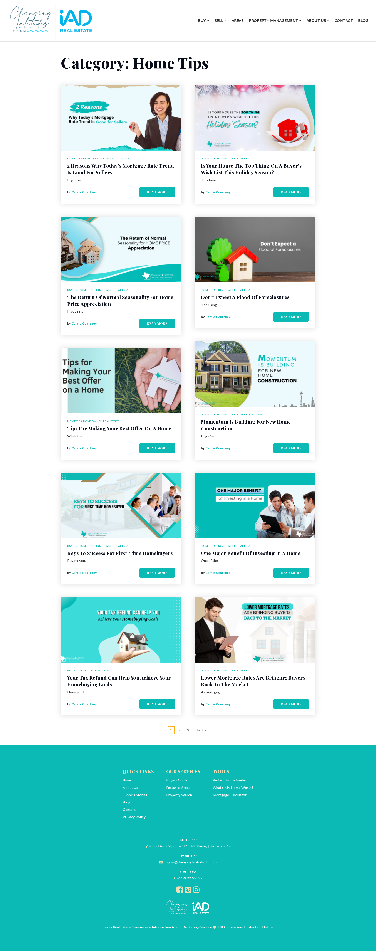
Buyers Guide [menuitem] (177, 780)
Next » (200, 730)
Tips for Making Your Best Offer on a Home (119, 428)
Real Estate (111, 158)
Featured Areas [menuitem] (178, 787)
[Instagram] (196, 890)
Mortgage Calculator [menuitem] (230, 795)
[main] (188, 393)
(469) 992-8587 (190, 878)
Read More (157, 192)
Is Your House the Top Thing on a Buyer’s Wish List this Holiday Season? (251, 169)
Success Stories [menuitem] (135, 795)
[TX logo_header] (51, 20)
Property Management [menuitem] (274, 20)
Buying (72, 289)
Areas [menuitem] (238, 20)
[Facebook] (179, 890)
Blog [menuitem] (363, 20)
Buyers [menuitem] (128, 780)
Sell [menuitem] (219, 20)
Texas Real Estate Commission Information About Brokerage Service (157, 927)
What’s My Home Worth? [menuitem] (233, 787)
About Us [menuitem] (317, 20)
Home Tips (74, 158)
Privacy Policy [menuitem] (134, 817)
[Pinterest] (188, 890)
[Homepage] (188, 908)
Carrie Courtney (84, 192)
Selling (126, 158)
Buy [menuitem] (202, 20)
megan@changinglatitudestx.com (190, 862)
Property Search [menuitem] (179, 795)
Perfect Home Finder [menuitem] (230, 780)
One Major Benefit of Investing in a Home (250, 553)
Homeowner (92, 158)
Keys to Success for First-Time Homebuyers (120, 553)
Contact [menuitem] (344, 20)
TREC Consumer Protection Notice (245, 927)
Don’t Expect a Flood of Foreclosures (245, 297)
